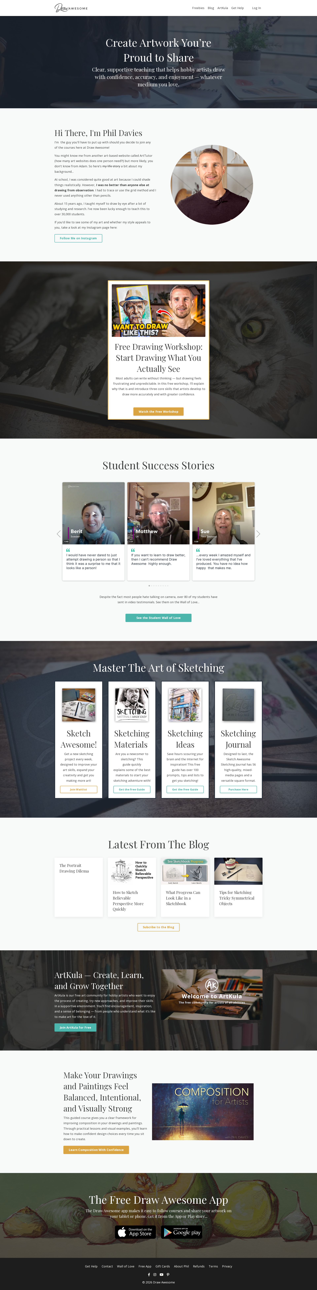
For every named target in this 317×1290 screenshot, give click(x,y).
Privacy (227, 1266)
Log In (256, 8)
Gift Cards (163, 1266)
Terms (213, 1266)
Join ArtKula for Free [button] (75, 1027)
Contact (107, 1266)
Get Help (237, 8)
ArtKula (222, 8)
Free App (145, 1266)
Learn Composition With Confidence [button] (96, 1150)
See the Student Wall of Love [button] (158, 618)
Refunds (199, 1266)
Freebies (198, 8)
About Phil (181, 1266)
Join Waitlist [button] (78, 789)
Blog (211, 8)
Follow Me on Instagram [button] (78, 238)
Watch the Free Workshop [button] (158, 412)
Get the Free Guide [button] (132, 789)
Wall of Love (125, 1266)
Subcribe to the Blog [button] (158, 927)
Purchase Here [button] (238, 789)
